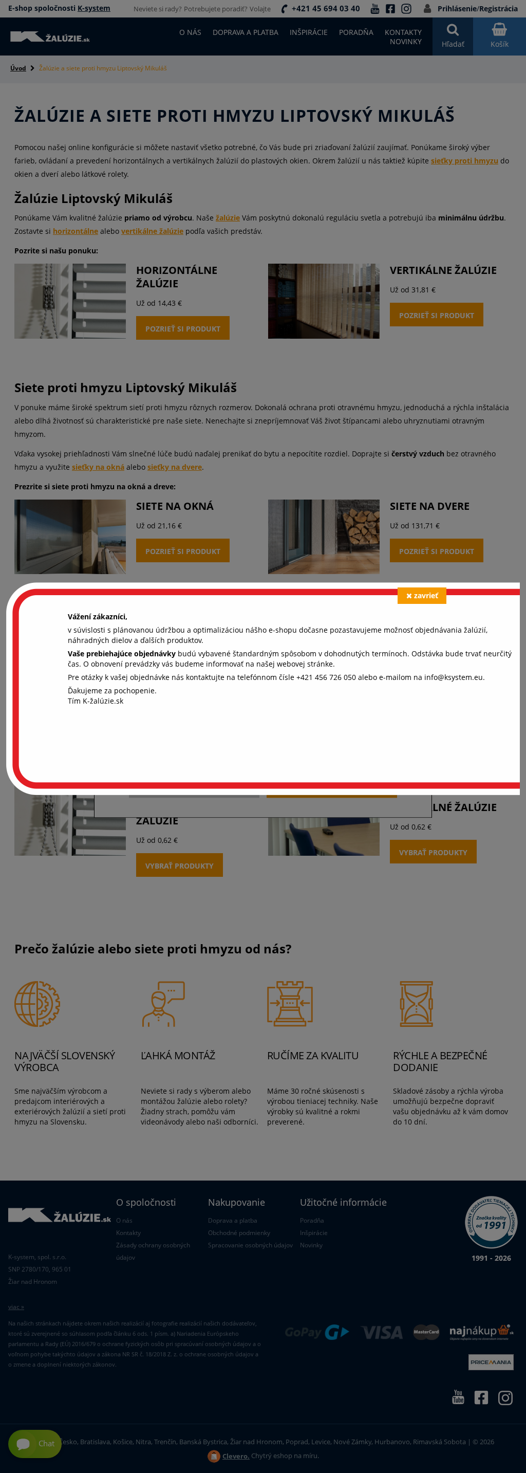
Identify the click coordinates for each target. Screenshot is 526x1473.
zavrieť (426, 595)
